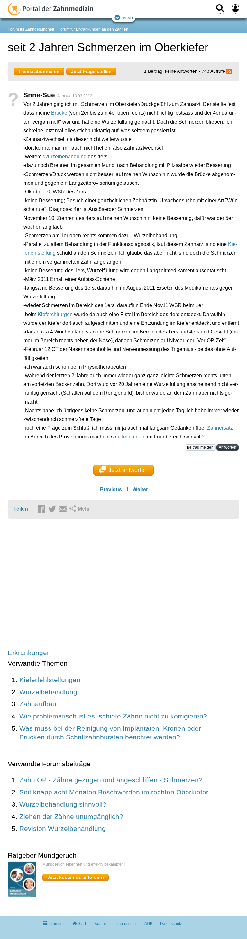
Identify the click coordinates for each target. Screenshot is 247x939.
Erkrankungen (29, 652)
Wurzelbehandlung (65, 156)
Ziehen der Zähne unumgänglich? (71, 816)
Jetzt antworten (128, 470)
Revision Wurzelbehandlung (62, 828)
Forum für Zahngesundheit (31, 29)
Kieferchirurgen (55, 314)
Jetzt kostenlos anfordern (75, 877)
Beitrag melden (200, 447)
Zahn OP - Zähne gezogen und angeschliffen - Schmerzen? (111, 780)
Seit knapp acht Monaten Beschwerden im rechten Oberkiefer (113, 792)
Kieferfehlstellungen (49, 679)
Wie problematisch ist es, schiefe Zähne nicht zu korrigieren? (113, 716)
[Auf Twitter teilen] (53, 509)
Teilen (21, 509)
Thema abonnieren (38, 71)
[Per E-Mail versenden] (64, 509)
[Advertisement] (107, 584)
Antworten (227, 447)
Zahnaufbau (37, 704)
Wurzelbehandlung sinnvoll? (62, 804)
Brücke (59, 113)
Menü (128, 17)
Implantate (134, 436)
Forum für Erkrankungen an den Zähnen (93, 29)
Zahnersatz (220, 428)
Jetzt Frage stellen (91, 71)
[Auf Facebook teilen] (42, 509)
